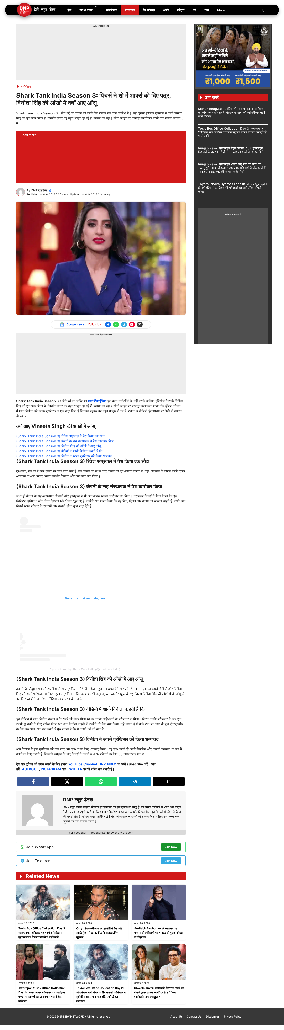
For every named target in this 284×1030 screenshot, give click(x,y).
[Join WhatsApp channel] (116, 324)
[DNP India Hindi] (36, 10)
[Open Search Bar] (262, 10)
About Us (176, 1016)
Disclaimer (213, 1016)
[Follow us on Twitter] (140, 324)
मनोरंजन (130, 10)
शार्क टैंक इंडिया (97, 401)
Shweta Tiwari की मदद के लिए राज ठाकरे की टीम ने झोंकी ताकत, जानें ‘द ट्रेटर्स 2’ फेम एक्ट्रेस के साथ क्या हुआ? (159, 992)
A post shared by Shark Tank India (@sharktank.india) (84, 669)
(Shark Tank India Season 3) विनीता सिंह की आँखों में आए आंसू (58, 446)
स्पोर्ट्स (180, 10)
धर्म (194, 10)
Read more (28, 135)
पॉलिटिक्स (111, 10)
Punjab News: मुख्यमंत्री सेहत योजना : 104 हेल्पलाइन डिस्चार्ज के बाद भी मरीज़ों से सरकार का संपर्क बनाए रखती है (230, 150)
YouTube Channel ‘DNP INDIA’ (92, 764)
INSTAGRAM (51, 769)
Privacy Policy (232, 1016)
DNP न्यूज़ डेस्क (39, 190)
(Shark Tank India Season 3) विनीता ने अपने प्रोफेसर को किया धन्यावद (64, 456)
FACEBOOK (29, 769)
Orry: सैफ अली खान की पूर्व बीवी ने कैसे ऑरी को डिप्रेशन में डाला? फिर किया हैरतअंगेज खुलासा (99, 933)
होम (69, 10)
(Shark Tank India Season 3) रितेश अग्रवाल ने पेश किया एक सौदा (60, 436)
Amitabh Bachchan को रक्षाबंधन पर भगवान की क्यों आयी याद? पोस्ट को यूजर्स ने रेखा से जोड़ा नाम (158, 933)
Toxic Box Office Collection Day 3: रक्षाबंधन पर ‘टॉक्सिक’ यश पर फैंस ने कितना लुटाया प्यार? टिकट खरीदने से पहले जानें (42, 933)
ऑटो (166, 10)
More (221, 10)
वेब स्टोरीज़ (149, 10)
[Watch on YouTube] (132, 324)
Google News (75, 324)
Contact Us (194, 1016)
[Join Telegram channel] (124, 324)
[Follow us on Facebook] (108, 324)
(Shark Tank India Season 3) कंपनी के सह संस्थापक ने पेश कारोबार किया (65, 441)
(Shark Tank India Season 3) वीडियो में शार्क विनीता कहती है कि (59, 451)
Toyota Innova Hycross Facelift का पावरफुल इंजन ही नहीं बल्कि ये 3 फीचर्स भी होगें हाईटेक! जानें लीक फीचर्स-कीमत (232, 187)
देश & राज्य (86, 10)
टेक (207, 10)
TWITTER (75, 769)
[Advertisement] (92, 37)
